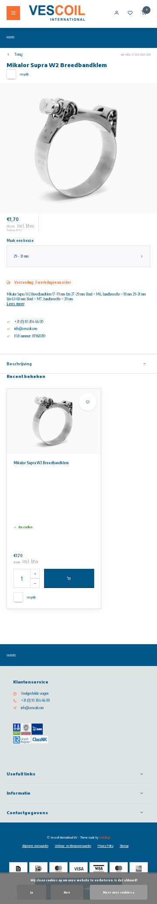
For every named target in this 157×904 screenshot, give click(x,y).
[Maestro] (118, 868)
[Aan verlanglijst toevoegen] (87, 402)
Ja (31, 892)
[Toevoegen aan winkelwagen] (69, 578)
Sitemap (124, 845)
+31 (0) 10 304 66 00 (35, 700)
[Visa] (78, 868)
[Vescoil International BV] (57, 13)
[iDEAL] (38, 868)
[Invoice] (18, 868)
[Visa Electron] (98, 868)
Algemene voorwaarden (35, 845)
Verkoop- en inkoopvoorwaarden (73, 845)
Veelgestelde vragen (34, 693)
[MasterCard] (58, 868)
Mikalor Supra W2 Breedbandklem (41, 463)
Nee (67, 892)
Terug (18, 54)
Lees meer (15, 304)
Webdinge (104, 837)
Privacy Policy (105, 845)
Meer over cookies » (118, 892)
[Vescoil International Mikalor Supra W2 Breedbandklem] (54, 421)
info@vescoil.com (25, 328)
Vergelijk (24, 74)
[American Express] (139, 868)
